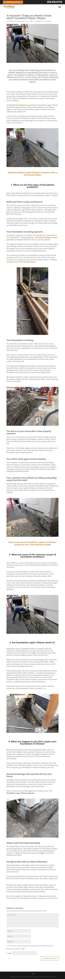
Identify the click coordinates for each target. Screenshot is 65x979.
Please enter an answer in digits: (16, 949)
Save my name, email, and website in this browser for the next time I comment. (31, 946)
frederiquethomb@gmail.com (16, 21)
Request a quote (13, 2)
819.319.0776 (54, 2)
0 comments (47, 21)
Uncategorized (39, 21)
